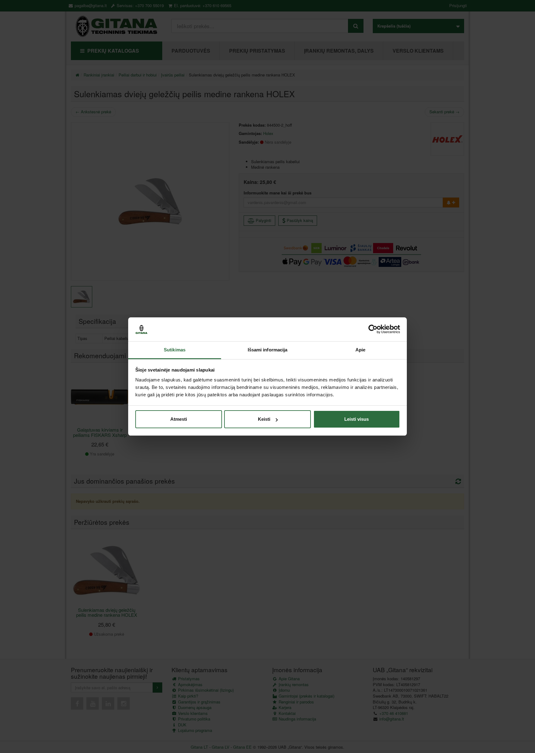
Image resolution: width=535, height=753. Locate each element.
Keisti (264, 419)
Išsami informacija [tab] (268, 349)
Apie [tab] (360, 349)
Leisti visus (356, 419)
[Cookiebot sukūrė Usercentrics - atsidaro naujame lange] (373, 329)
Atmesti (178, 419)
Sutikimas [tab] (174, 349)
